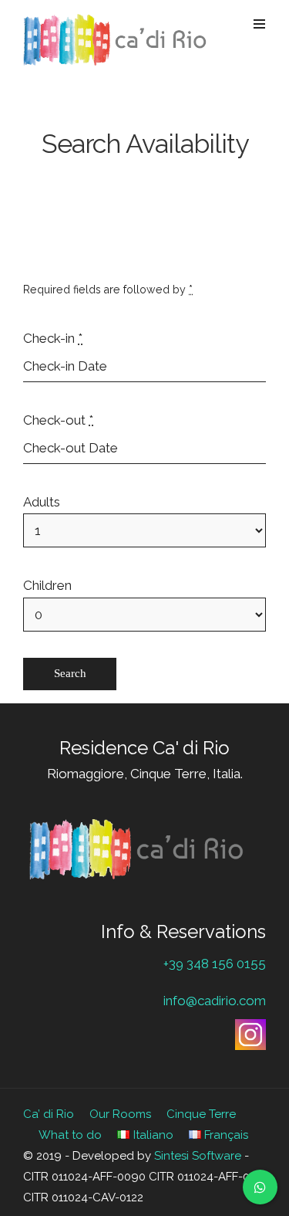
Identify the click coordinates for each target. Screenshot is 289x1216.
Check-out (58, 420)
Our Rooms (120, 1114)
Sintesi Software (197, 1156)
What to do (70, 1135)
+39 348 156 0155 (214, 963)
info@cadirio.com (214, 1000)
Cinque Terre (201, 1114)
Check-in (52, 338)
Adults (41, 502)
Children (47, 585)
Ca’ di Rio (48, 1114)
